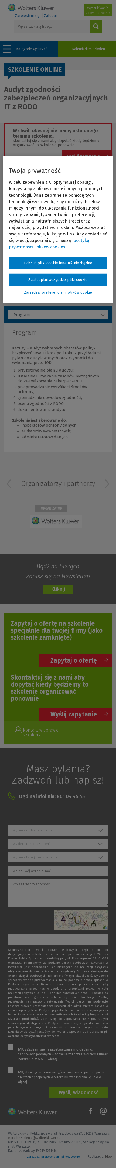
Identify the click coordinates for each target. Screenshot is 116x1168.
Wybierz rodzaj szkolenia (32, 830)
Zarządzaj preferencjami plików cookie (53, 1157)
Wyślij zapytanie (73, 714)
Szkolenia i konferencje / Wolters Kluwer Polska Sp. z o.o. (31, 7)
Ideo (108, 1157)
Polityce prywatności (62, 1023)
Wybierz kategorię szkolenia (35, 857)
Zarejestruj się (27, 15)
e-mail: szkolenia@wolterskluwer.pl (33, 1138)
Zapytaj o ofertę (73, 660)
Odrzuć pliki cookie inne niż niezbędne (58, 263)
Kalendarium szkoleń (88, 49)
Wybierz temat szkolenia (32, 844)
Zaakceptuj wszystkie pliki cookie (57, 280)
